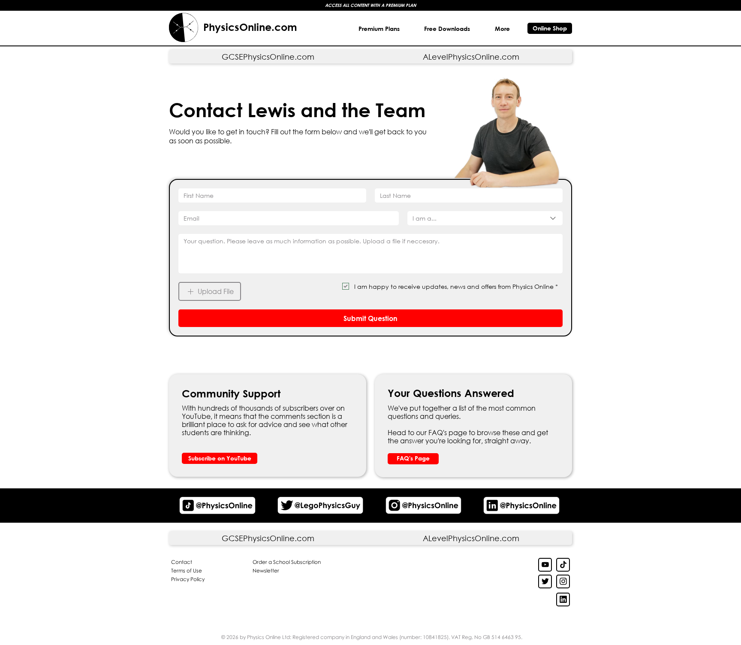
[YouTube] (545, 565)
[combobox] (485, 218)
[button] (447, 28)
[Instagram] (563, 581)
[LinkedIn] (545, 581)
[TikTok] (563, 565)
